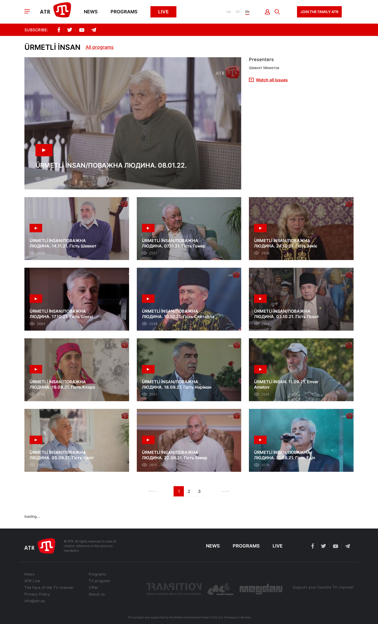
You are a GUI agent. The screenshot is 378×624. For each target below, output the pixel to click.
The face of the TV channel (48, 587)
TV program (99, 581)
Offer (93, 587)
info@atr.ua (34, 601)
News (91, 11)
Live (163, 11)
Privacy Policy (37, 594)
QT (238, 11)
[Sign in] (267, 11)
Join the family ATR (319, 11)
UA (228, 11)
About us (97, 594)
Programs (124, 11)
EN (247, 11)
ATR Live (32, 581)
